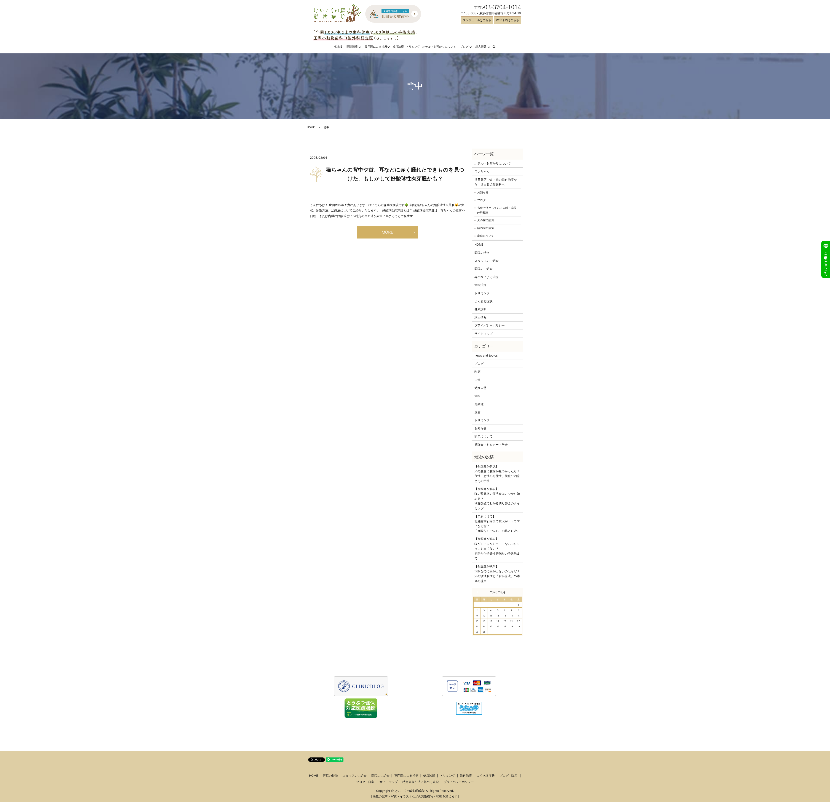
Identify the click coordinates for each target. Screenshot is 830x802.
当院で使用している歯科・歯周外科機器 (497, 210)
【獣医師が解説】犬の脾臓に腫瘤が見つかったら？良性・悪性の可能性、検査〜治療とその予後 (497, 473)
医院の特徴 (482, 253)
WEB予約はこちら (507, 20)
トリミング (413, 46)
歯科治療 (398, 46)
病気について (483, 436)
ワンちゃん (482, 171)
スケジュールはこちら (477, 20)
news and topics (486, 355)
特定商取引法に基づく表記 (420, 782)
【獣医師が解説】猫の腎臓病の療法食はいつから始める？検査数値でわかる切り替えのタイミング (497, 498)
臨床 (477, 371)
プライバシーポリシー (489, 325)
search (496, 46)
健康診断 (480, 309)
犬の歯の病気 (485, 220)
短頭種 (479, 404)
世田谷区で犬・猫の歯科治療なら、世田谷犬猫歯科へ (495, 182)
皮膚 (477, 412)
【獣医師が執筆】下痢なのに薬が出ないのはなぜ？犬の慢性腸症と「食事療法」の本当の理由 (497, 573)
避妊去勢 (480, 388)
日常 (477, 380)
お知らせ (482, 192)
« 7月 (478, 592)
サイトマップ (483, 333)
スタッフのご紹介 (486, 261)
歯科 (477, 396)
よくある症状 (483, 301)
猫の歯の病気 (485, 228)
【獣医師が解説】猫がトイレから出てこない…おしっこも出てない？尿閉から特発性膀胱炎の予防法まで (497, 548)
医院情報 (352, 46)
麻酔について (485, 235)
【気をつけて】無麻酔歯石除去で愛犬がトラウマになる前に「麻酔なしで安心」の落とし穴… (497, 523)
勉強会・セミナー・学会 (491, 444)
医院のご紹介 (483, 269)
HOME (338, 46)
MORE (387, 232)
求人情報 (481, 46)
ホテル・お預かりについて (439, 46)
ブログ (464, 46)
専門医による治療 (376, 46)
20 (504, 621)
